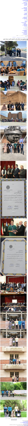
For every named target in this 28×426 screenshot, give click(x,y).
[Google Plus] (11, 419)
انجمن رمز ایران (25, 33)
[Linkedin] (12, 419)
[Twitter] (15, 419)
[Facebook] (16, 419)
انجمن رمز (25, 23)
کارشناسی (26, 13)
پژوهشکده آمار (25, 31)
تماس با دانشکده (25, 4)
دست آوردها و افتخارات (25, 17)
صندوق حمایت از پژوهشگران (24, 32)
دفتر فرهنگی (26, 21)
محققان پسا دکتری (25, 10)
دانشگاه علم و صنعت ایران (25, 421)
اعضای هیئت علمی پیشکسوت (24, 8)
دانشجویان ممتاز (25, 25)
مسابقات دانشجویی (25, 24)
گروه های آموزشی (25, 14)
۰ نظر (6, 418)
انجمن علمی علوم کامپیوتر (23, 22)
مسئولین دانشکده (25, 7)
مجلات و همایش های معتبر (24, 18)
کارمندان (26, 9)
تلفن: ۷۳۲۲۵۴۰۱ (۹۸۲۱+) (25, 423)
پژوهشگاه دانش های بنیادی (24, 30)
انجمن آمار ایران (25, 34)
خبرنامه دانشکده (25, 5)
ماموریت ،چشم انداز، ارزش (24, 3)
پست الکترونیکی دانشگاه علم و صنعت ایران (24, 422)
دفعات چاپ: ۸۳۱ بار (15, 418)
